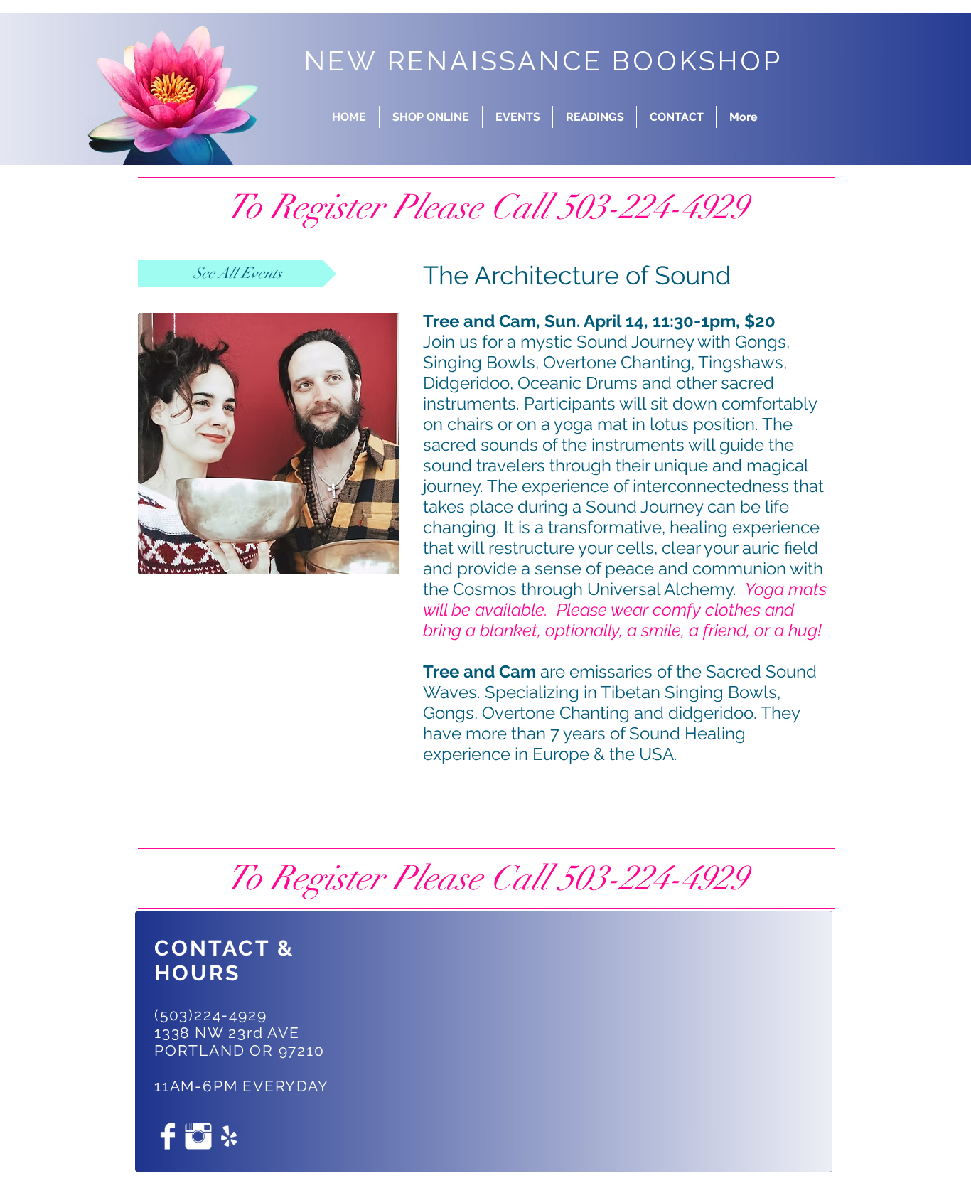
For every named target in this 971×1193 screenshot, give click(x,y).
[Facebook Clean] (167, 1136)
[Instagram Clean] (198, 1136)
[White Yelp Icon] (228, 1136)
